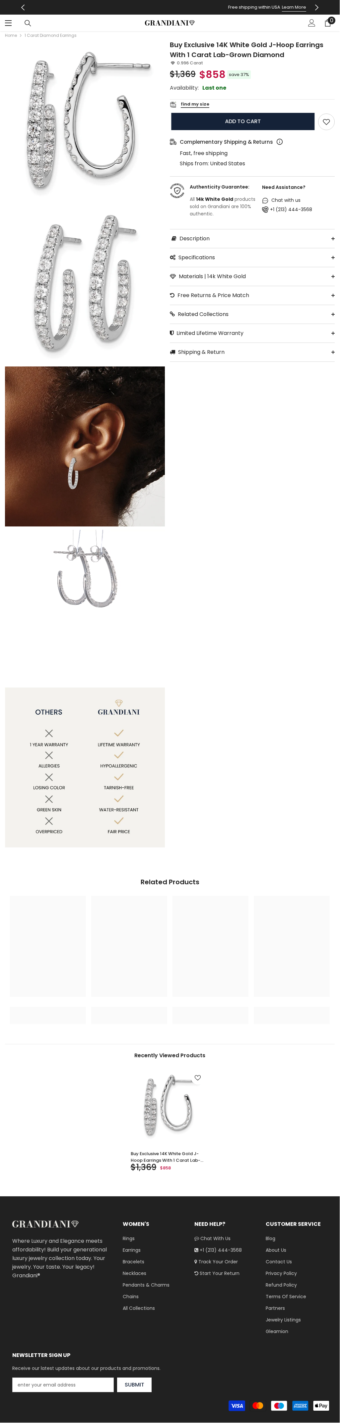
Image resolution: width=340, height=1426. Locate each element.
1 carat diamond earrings (51, 35)
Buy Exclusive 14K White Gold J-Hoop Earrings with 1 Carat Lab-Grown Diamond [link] (165, 1157)
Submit (134, 1384)
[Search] (28, 23)
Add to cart (241, 121)
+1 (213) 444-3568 (291, 209)
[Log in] (311, 23)
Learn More (197, 7)
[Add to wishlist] (326, 122)
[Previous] (23, 7)
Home (11, 35)
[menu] (9, 23)
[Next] (317, 7)
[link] (48, 1010)
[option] (170, 7)
